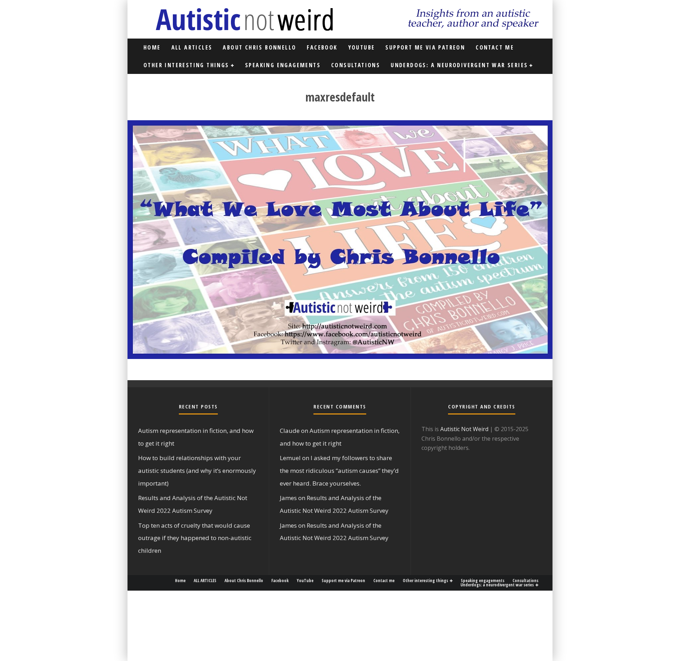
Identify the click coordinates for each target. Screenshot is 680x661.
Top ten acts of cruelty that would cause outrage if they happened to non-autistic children (194, 538)
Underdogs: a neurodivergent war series (459, 65)
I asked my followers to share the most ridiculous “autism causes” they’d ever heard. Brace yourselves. (339, 470)
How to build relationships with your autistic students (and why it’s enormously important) (197, 470)
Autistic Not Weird (464, 429)
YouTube (361, 47)
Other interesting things (186, 65)
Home (152, 47)
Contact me (495, 47)
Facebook (322, 47)
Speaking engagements (283, 65)
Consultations (355, 65)
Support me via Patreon (425, 47)
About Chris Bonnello (259, 47)
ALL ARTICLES (191, 47)
